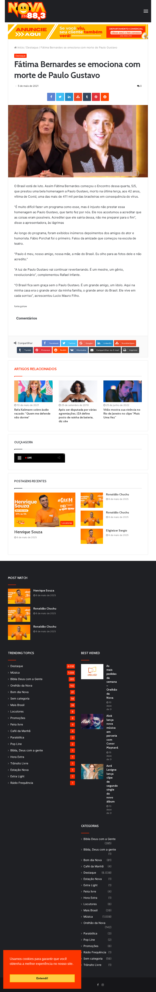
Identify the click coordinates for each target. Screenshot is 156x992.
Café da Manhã (20, 731)
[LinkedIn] (69, 97)
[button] (10, 969)
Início (20, 47)
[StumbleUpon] (78, 97)
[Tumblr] (87, 97)
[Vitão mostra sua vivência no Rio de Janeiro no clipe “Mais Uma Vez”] (122, 391)
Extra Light (17, 776)
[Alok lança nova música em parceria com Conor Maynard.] (92, 721)
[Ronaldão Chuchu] (92, 500)
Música (15, 672)
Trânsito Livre (19, 763)
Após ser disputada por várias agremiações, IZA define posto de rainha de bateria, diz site (78, 415)
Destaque (32, 47)
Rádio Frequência (21, 782)
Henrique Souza (28, 531)
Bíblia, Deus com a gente (26, 750)
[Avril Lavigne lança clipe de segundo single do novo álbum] (92, 771)
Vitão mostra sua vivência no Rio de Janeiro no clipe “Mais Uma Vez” (121, 413)
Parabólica (17, 737)
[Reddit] (105, 97)
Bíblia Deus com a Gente (26, 679)
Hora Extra (17, 756)
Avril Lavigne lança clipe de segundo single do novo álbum (112, 783)
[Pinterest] (96, 97)
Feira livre (16, 724)
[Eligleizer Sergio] (92, 536)
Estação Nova (19, 769)
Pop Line (16, 744)
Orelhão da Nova (21, 685)
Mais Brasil (17, 705)
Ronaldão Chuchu (117, 494)
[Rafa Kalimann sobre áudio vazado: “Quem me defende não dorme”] (33, 391)
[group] (78, 31)
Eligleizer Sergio (116, 530)
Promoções (17, 718)
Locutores (17, 711)
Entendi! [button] (42, 978)
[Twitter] (60, 97)
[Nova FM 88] (27, 11)
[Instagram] (102, 984)
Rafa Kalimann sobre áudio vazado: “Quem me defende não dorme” (32, 413)
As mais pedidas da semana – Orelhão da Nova (111, 682)
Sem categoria (19, 698)
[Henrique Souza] (19, 596)
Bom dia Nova (19, 692)
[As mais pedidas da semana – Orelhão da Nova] (92, 671)
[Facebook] (51, 97)
